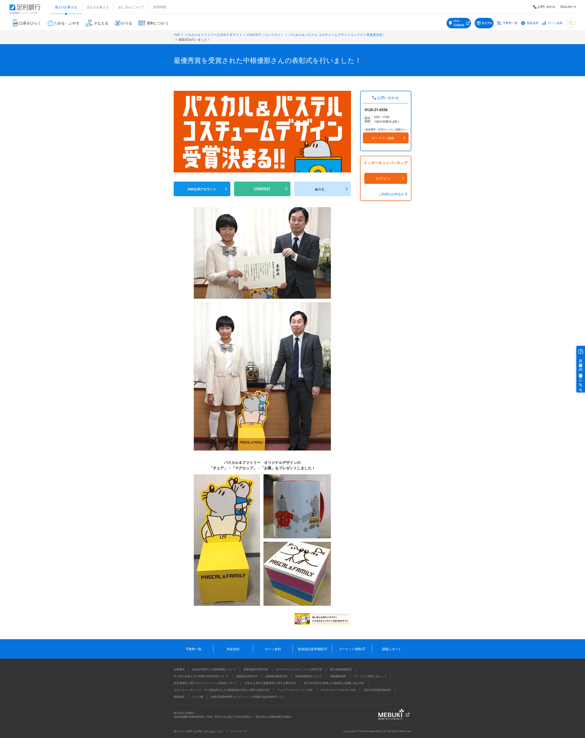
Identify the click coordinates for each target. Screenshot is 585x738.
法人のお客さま (98, 7)
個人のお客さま (66, 7)
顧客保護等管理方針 (256, 669)
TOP (177, 34)
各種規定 (179, 697)
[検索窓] (571, 23)
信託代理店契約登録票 (377, 690)
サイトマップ (239, 731)
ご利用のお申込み (391, 194)
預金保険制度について (308, 676)
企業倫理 (179, 669)
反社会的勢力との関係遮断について (214, 669)
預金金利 (533, 23)
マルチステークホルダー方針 (338, 690)
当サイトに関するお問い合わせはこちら (198, 731)
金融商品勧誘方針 (276, 676)
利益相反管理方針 (247, 676)
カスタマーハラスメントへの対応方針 (299, 669)
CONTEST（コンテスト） (265, 34)
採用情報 (159, 7)
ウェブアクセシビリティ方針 (295, 690)
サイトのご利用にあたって (370, 676)
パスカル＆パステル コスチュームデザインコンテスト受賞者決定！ (337, 34)
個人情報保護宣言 (341, 669)
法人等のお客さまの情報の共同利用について (201, 676)
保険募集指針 (338, 676)
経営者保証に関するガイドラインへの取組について (205, 683)
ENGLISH (566, 7)
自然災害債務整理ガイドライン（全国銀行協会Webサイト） (248, 697)
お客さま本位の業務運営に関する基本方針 (270, 683)
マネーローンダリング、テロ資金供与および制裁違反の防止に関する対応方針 (222, 690)
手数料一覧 (510, 23)
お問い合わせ (547, 7)
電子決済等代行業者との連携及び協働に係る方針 (334, 683)
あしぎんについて (131, 7)
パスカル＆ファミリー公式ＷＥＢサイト (213, 34)
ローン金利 (555, 23)
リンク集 (197, 697)
